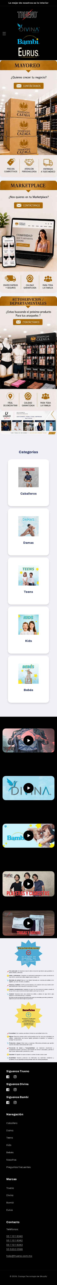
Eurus (9, 1210)
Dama (9, 1130)
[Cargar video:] (29, 740)
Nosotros (11, 1160)
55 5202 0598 (14, 1249)
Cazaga (21, 1276)
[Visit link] (28, 423)
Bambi (10, 1203)
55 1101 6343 (14, 1245)
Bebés (9, 1152)
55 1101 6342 (14, 1240)
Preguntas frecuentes (18, 1167)
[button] (4, 33)
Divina (9, 1195)
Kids (8, 1145)
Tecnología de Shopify (36, 1276)
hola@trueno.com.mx (19, 1256)
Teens (9, 1138)
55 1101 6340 (14, 1236)
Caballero (11, 1123)
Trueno (10, 1188)
